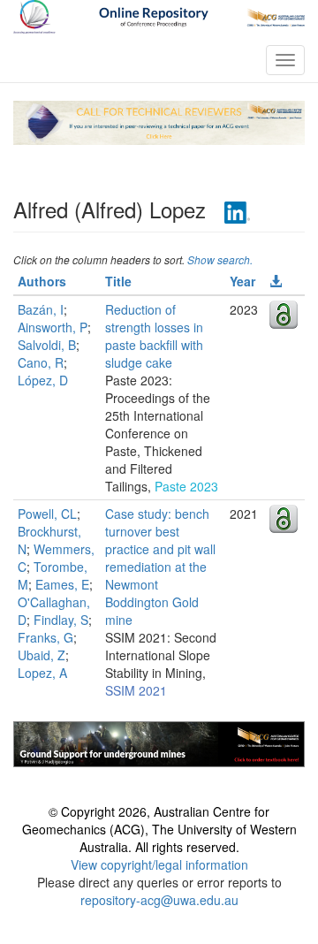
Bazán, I (41, 309)
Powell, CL (47, 513)
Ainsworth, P (52, 327)
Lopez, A (42, 672)
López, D (43, 380)
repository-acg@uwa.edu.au (159, 900)
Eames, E (62, 584)
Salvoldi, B (47, 345)
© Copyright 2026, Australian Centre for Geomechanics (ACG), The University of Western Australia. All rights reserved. (159, 829)
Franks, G (45, 637)
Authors (42, 281)
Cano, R (41, 362)
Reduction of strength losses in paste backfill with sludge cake (154, 336)
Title (118, 281)
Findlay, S (61, 619)
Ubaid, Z (41, 655)
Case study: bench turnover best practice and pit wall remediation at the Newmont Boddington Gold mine (160, 566)
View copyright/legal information (159, 864)
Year (242, 281)
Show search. (220, 259)
